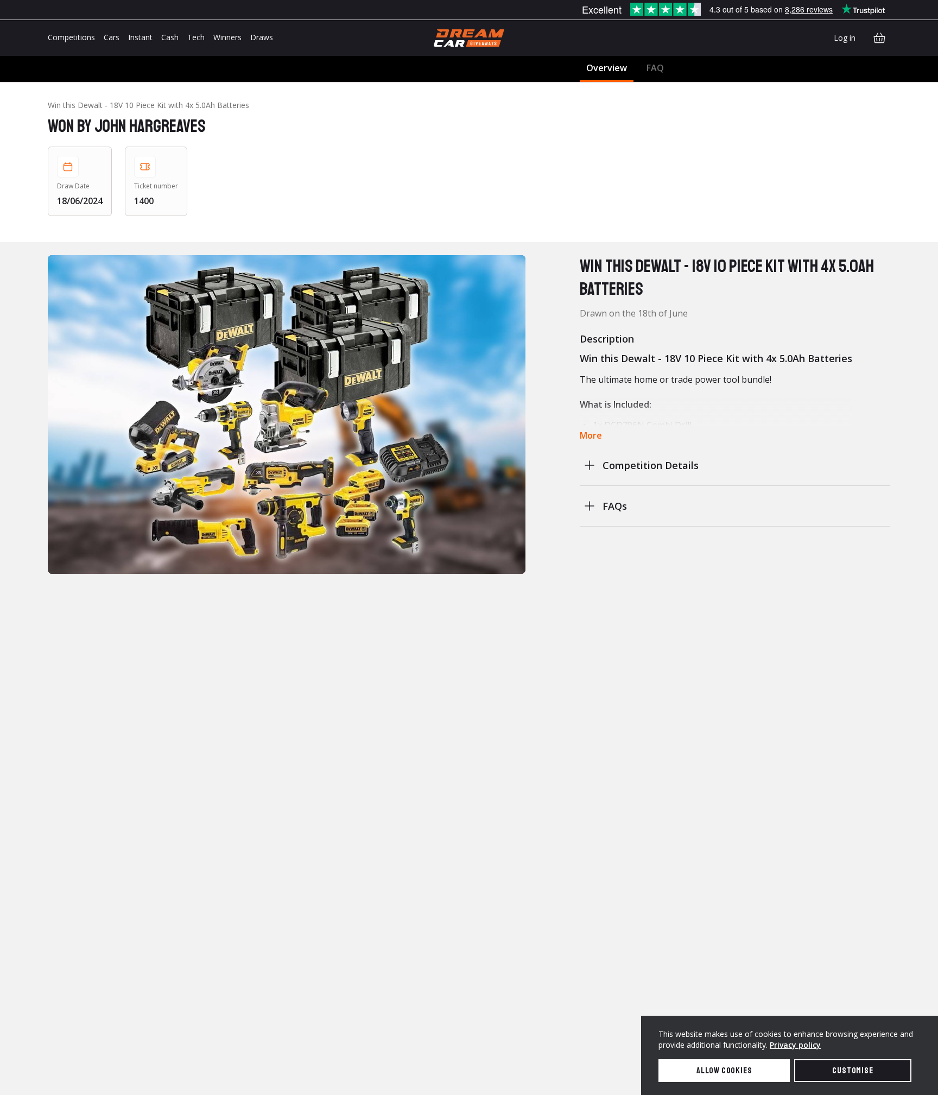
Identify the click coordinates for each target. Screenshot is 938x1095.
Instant (140, 37)
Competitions (71, 37)
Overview (606, 68)
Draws (261, 37)
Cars (111, 37)
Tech (196, 37)
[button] (286, 414)
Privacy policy (795, 1045)
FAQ (655, 68)
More (591, 435)
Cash (170, 37)
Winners (227, 37)
